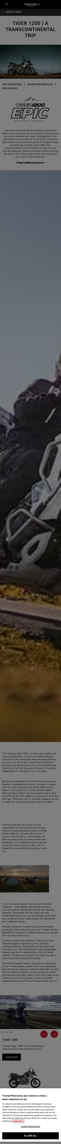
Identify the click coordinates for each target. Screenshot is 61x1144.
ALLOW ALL (30, 1136)
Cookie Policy (18, 1121)
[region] (30, 1115)
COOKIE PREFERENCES (30, 1127)
